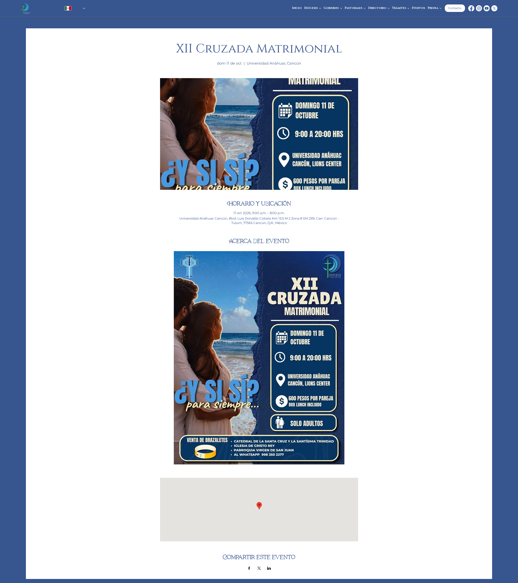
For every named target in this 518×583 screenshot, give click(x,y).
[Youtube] (487, 8)
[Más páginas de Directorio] (388, 8)
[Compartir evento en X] (259, 568)
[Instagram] (479, 8)
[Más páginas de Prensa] (440, 8)
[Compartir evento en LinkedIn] (269, 568)
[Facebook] (471, 8)
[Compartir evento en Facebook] (249, 568)
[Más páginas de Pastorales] (365, 8)
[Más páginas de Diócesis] (320, 8)
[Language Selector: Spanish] (70, 8)
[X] (494, 8)
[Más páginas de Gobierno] (341, 8)
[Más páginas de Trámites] (408, 8)
